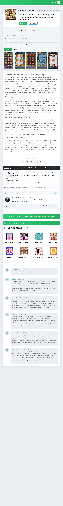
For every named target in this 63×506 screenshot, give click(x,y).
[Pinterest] (40, 161)
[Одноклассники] (31, 161)
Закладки (34, 23)
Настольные (23, 38)
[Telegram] (22, 161)
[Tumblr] (36, 161)
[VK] (27, 161)
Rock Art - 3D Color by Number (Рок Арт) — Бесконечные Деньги (34, 86)
